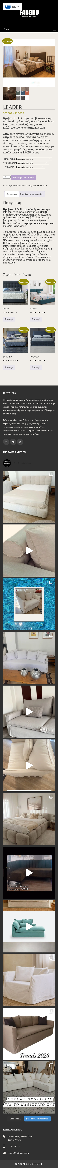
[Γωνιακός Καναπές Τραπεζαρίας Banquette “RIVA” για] (29, 873)
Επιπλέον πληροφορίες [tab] (31, 194)
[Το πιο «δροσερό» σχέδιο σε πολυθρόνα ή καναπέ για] (29, 604)
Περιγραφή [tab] (11, 194)
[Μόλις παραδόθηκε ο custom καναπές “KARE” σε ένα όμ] (29, 712)
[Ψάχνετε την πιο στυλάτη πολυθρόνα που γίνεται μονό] (29, 765)
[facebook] (6, 442)
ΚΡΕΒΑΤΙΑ (42, 185)
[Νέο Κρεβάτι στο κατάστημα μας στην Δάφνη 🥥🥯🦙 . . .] (29, 497)
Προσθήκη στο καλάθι (23, 177)
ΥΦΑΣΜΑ (9, 167)
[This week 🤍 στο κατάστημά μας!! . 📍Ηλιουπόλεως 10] (29, 658)
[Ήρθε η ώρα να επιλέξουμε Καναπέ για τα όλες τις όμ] (29, 926)
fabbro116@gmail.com (18, 1153)
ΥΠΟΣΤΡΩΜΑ (9, 163)
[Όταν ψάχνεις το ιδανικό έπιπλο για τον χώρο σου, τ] (29, 550)
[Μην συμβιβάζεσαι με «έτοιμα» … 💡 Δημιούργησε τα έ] (29, 1034)
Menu (7, 29)
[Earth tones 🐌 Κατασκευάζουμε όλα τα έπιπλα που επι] (29, 980)
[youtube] (20, 442)
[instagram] (13, 442)
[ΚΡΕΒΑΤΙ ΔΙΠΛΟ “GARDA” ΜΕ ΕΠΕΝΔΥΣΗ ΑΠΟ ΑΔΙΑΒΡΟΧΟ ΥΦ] (29, 819)
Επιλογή (9, 319)
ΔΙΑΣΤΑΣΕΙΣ (9, 159)
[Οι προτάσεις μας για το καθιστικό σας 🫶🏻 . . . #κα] (29, 1087)
